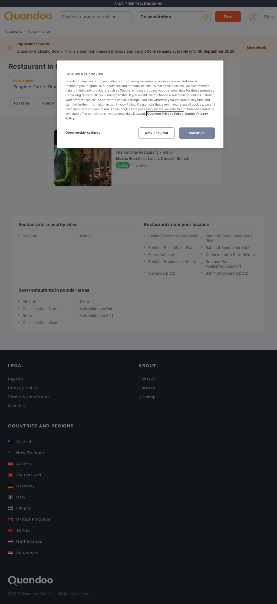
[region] (140, 104)
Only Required (156, 133)
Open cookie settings (82, 132)
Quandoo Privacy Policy (165, 114)
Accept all (197, 133)
